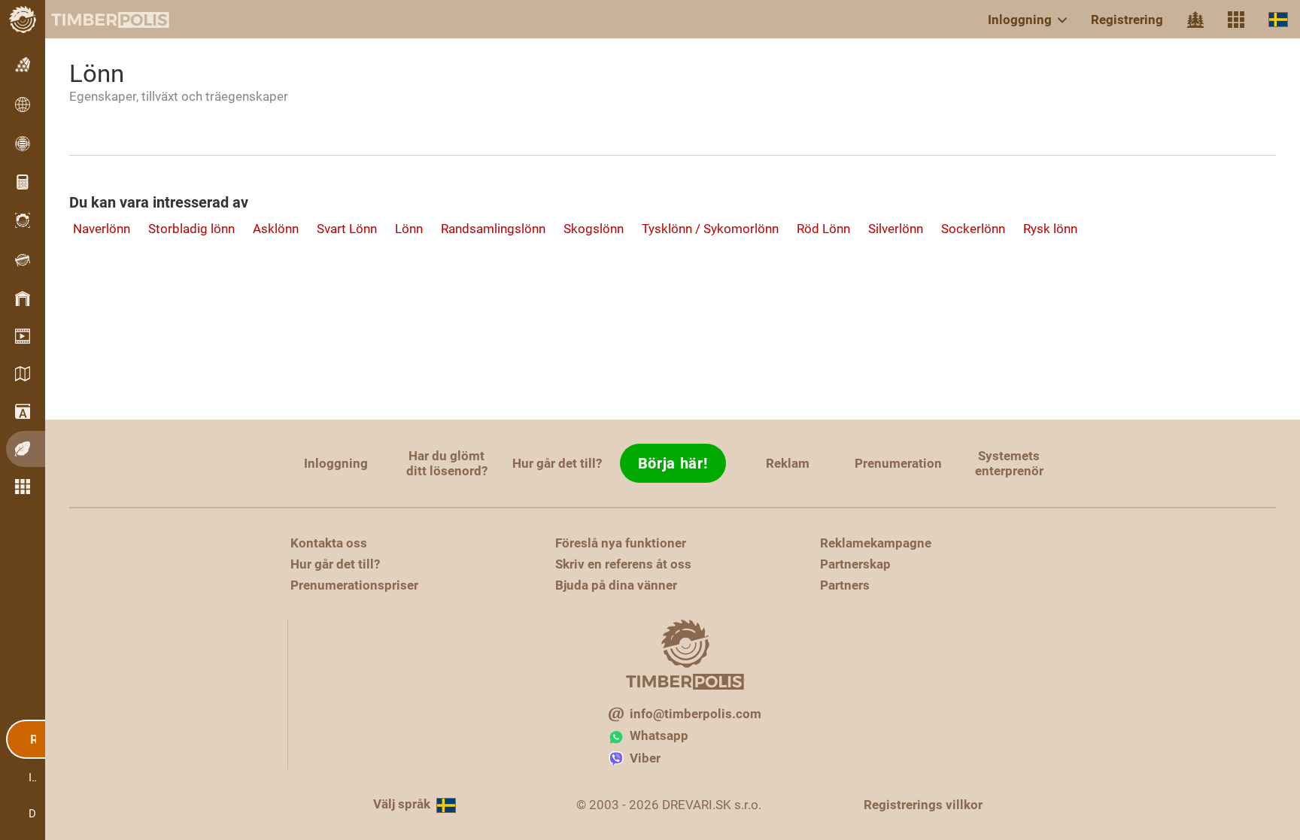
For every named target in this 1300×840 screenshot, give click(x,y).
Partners (845, 585)
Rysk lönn (1050, 228)
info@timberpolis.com (695, 713)
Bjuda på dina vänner (616, 585)
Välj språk (401, 803)
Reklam (787, 463)
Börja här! (673, 463)
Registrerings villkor (923, 804)
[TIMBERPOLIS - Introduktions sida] (98, 19)
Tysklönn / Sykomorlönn (710, 228)
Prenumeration (898, 463)
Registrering (1127, 19)
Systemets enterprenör (1009, 463)
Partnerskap (855, 564)
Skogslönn (593, 228)
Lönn (409, 228)
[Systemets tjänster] (1236, 19)
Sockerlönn (973, 228)
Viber (645, 758)
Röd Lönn (823, 228)
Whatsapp (659, 735)
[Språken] (1278, 19)
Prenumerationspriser (354, 585)
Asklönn (276, 228)
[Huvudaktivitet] (1195, 19)
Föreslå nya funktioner (620, 542)
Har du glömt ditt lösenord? (446, 463)
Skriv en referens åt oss (623, 564)
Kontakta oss (328, 542)
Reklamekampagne (875, 542)
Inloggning (1020, 19)
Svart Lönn (347, 228)
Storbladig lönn (191, 228)
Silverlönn (895, 228)
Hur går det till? (557, 463)
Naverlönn (101, 228)
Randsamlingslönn (493, 228)
